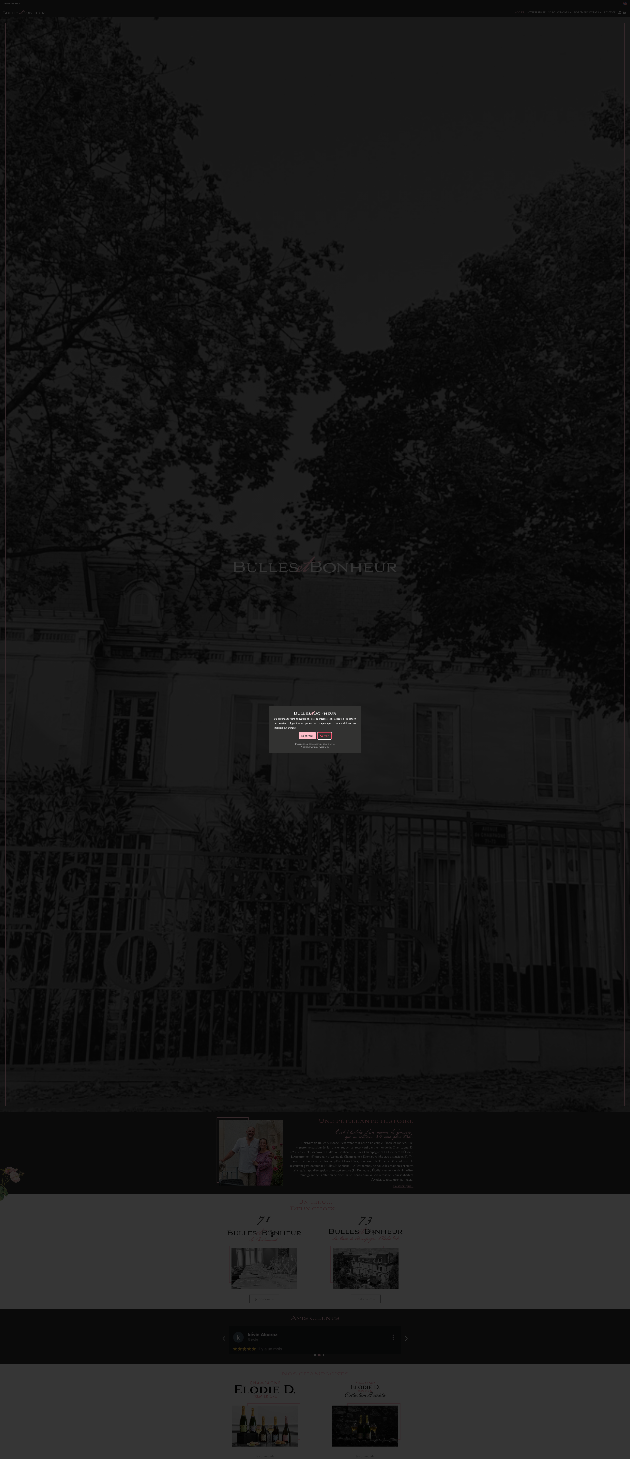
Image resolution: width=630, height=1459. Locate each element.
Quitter (324, 735)
